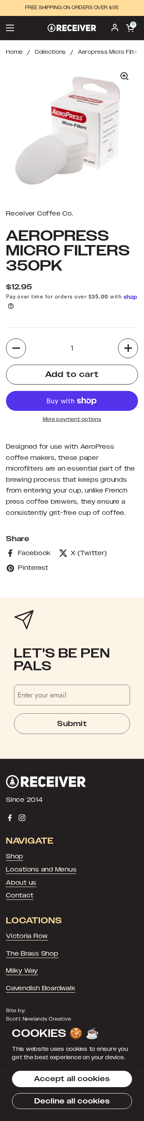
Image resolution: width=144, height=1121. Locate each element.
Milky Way (22, 970)
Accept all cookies (72, 1078)
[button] (16, 348)
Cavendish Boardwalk (40, 988)
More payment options (72, 419)
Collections (50, 52)
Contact (19, 895)
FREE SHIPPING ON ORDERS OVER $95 (72, 8)
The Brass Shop (32, 953)
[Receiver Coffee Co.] (72, 28)
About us (21, 882)
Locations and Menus (41, 869)
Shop (14, 856)
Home (14, 52)
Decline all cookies (72, 1101)
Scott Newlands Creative (38, 1019)
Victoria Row (27, 936)
